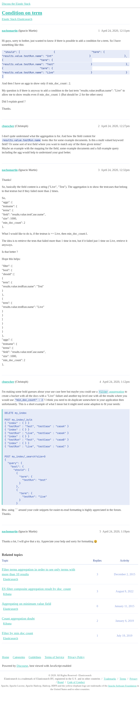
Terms (123, 678)
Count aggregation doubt (18, 618)
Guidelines (35, 657)
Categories (19, 657)
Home (5, 657)
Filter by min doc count (17, 633)
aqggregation (111, 391)
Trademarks (110, 678)
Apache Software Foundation (122, 685)
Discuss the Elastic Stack (16, 3)
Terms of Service (54, 657)
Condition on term (22, 13)
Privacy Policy (76, 657)
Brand (60, 682)
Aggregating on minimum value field (26, 603)
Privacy (133, 678)
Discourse (22, 665)
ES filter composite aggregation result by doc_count (36, 589)
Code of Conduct (76, 682)
